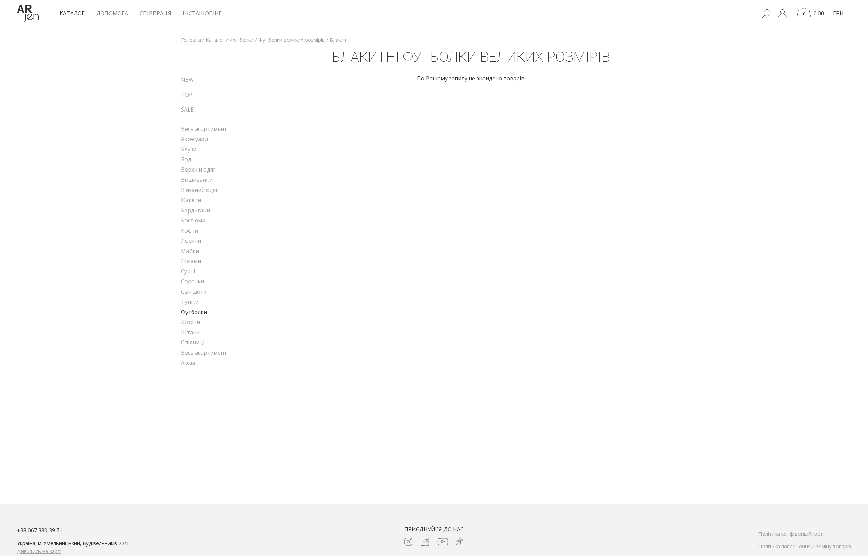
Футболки (194, 312)
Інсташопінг (202, 13)
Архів (188, 362)
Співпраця (155, 13)
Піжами (191, 261)
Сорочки (192, 281)
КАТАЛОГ (72, 13)
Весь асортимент (204, 129)
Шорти (190, 322)
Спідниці (192, 342)
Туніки (190, 301)
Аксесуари (194, 139)
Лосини (191, 240)
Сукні (188, 271)
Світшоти (194, 291)
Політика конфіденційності (791, 533)
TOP (186, 94)
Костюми (193, 220)
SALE (187, 109)
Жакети (191, 200)
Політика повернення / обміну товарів (804, 546)
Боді (187, 159)
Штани (190, 332)
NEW (187, 79)
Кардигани (195, 210)
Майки (190, 251)
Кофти (189, 230)
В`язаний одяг (199, 190)
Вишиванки (197, 179)
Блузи (188, 149)
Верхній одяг (198, 169)
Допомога (112, 13)
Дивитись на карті (39, 551)
